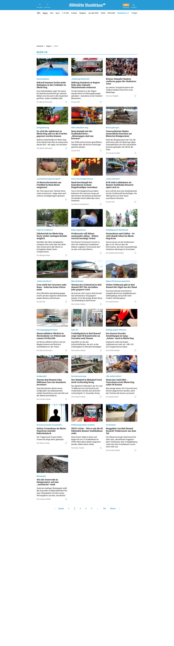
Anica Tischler (79, 448)
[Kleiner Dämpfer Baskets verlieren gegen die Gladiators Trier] (121, 67)
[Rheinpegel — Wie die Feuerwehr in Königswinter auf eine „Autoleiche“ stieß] (52, 464)
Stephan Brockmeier (116, 253)
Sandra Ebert (114, 302)
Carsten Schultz (114, 153)
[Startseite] (87, 5)
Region (48, 46)
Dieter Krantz (45, 443)
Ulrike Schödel (114, 350)
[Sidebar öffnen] (39, 13)
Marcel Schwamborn (81, 204)
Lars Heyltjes (113, 96)
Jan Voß (77, 102)
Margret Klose (45, 255)
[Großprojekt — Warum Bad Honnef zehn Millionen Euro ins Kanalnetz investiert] (52, 364)
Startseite (40, 46)
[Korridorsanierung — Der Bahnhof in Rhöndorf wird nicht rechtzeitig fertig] (87, 364)
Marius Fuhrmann (46, 102)
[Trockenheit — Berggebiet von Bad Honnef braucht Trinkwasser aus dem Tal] (121, 413)
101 (104, 508)
